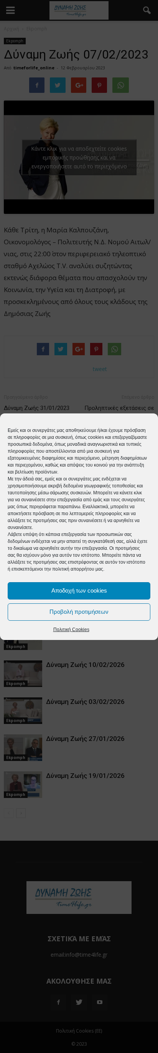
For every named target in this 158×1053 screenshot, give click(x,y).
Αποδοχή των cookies (79, 590)
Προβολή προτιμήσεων (79, 611)
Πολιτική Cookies (71, 629)
